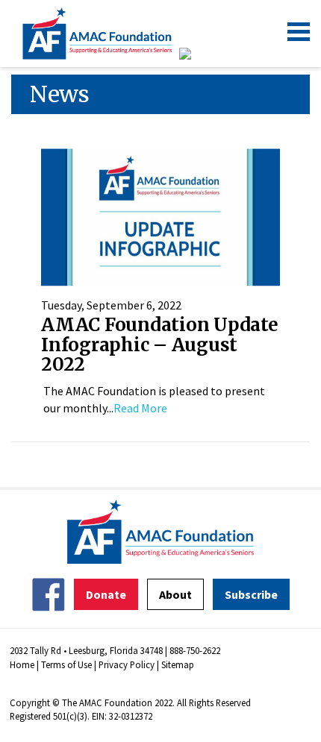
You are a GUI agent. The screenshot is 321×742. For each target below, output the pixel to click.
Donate (106, 594)
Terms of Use (66, 664)
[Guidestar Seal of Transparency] (203, 54)
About (175, 594)
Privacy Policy (127, 664)
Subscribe (251, 594)
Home (22, 664)
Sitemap (177, 664)
